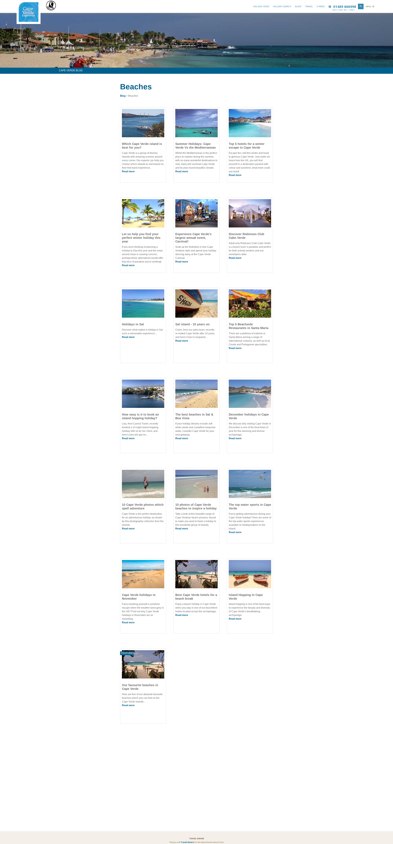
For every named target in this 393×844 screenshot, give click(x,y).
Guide (298, 6)
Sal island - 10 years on (192, 324)
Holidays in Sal (133, 324)
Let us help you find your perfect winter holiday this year (141, 237)
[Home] (28, 21)
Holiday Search (282, 6)
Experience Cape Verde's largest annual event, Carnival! (193, 237)
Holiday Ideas (261, 6)
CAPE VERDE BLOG (71, 70)
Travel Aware (187, 842)
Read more (128, 171)
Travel (309, 6)
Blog (123, 96)
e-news (321, 6)
